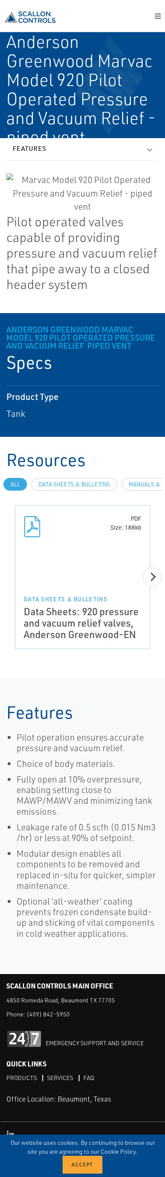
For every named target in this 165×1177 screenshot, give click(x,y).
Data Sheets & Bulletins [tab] (74, 484)
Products (21, 1077)
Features (30, 148)
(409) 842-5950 (48, 1014)
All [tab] (15, 484)
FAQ (88, 1077)
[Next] (152, 576)
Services (60, 1077)
